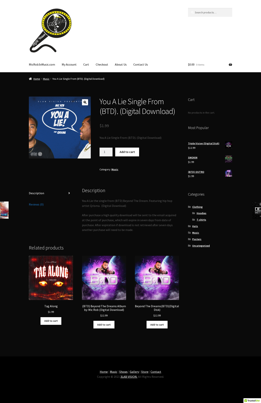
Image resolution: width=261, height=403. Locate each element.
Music (46, 78)
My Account (69, 64)
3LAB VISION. (128, 377)
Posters (196, 239)
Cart (86, 64)
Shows (123, 372)
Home (36, 78)
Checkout (102, 64)
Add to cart (127, 152)
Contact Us (140, 64)
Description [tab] (36, 193)
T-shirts (201, 219)
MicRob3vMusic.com (42, 64)
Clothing (197, 207)
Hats (195, 226)
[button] (85, 102)
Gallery (134, 372)
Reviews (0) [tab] (36, 204)
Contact (156, 372)
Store (144, 372)
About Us (121, 64)
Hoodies (201, 213)
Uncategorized (201, 245)
